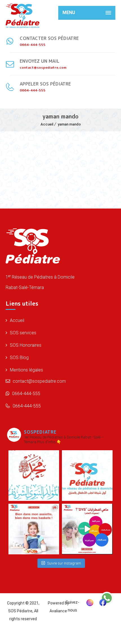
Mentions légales (26, 370)
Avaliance (58, 611)
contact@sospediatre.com (39, 381)
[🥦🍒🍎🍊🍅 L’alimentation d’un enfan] (33, 529)
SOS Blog (19, 357)
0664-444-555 (25, 393)
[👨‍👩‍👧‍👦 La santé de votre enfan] (87, 475)
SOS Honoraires (25, 345)
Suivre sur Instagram (64, 563)
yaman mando (69, 124)
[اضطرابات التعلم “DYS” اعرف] (87, 529)
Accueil (47, 124)
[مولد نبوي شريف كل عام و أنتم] (33, 475)
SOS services (22, 332)
